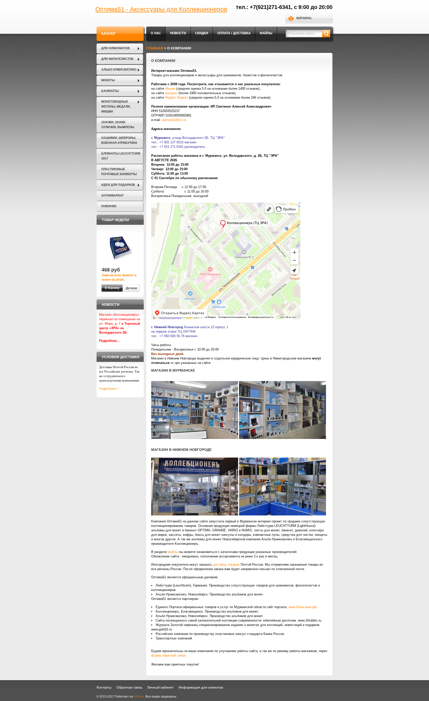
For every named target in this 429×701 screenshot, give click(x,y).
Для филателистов (117, 59)
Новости (178, 33)
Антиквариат (112, 195)
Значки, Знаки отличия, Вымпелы (117, 124)
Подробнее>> (109, 388)
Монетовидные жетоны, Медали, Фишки (116, 106)
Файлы (266, 33)
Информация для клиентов (201, 687)
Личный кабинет (160, 687)
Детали (131, 288)
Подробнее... (109, 341)
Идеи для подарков (118, 185)
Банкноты (110, 91)
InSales (139, 696)
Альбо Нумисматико (118, 69)
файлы (173, 552)
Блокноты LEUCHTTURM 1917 (120, 156)
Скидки (201, 33)
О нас (156, 33)
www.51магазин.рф (302, 607)
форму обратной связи (168, 655)
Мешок (170, 88)
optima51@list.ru (174, 120)
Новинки (108, 206)
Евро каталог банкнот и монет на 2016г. (119, 277)
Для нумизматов (115, 48)
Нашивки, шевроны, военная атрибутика (119, 140)
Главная (154, 48)
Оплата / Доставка (233, 33)
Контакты (104, 687)
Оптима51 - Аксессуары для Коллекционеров (161, 9)
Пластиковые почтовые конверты (119, 171)
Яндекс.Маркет (176, 97)
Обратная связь (129, 687)
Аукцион (171, 93)
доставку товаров (226, 564)
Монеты (108, 80)
